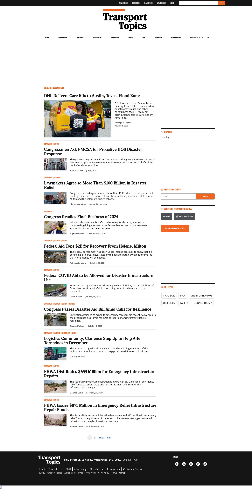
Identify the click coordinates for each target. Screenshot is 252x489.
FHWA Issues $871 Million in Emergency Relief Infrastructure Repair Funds (100, 407)
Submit (205, 196)
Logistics (158, 37)
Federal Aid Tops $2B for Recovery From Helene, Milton (95, 246)
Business (80, 37)
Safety (130, 37)
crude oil (169, 295)
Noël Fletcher (76, 170)
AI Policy (105, 472)
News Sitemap (119, 472)
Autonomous (176, 37)
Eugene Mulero (77, 233)
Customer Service (133, 469)
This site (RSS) (205, 464)
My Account (161, 3)
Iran (182, 295)
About (41, 469)
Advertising (123, 3)
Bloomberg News (78, 204)
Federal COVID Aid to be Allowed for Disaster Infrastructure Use (98, 277)
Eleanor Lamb (76, 392)
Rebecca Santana (78, 262)
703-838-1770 (130, 459)
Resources (112, 469)
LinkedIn (198, 464)
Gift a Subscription (186, 216)
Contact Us (54, 469)
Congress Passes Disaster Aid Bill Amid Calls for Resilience (97, 309)
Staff (68, 469)
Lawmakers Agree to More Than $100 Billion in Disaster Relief (95, 185)
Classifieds (148, 3)
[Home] (126, 20)
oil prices (169, 303)
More (208, 38)
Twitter (184, 464)
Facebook (176, 464)
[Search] (221, 3)
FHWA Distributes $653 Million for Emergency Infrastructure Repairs (99, 373)
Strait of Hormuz (201, 295)
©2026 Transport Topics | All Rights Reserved (60, 472)
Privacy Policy (92, 472)
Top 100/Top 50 (195, 37)
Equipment (115, 37)
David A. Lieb (76, 296)
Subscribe (136, 3)
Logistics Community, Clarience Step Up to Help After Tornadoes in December (93, 340)
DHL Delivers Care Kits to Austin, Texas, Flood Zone (92, 95)
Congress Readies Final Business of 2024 (81, 217)
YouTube (191, 464)
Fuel (144, 37)
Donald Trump (203, 303)
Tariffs (184, 303)
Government (63, 37)
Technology (97, 37)
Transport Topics (123, 122)
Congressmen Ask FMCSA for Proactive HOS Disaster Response (93, 151)
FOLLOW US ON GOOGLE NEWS (174, 228)
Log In (172, 3)
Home (47, 37)
